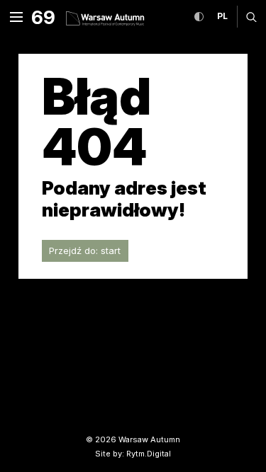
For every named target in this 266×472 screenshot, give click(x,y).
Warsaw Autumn (149, 439)
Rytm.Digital (148, 454)
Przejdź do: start (85, 250)
